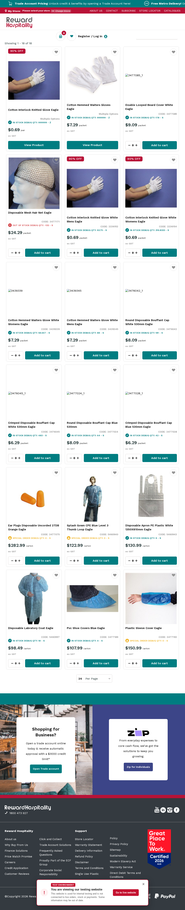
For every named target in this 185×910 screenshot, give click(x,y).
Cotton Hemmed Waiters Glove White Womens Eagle (33, 322)
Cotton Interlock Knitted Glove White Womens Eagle (150, 219)
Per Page (91, 678)
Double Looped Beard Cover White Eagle (149, 107)
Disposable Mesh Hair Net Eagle (29, 212)
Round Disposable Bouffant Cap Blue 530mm (92, 424)
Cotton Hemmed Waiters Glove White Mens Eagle (92, 322)
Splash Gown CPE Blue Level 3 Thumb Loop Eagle (87, 527)
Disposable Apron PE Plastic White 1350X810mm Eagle (149, 527)
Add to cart (159, 145)
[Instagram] (170, 810)
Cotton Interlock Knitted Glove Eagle (33, 109)
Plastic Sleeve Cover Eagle (143, 628)
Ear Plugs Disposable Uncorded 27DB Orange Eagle (33, 527)
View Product (34, 145)
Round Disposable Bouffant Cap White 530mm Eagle (147, 322)
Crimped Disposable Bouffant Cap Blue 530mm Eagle (148, 424)
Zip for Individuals (138, 766)
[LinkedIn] (163, 810)
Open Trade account (46, 768)
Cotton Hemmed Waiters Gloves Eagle (88, 107)
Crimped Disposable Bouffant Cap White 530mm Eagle (31, 424)
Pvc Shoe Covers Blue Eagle (86, 628)
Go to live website (126, 892)
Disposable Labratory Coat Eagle (30, 628)
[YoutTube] (157, 810)
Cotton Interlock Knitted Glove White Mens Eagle (92, 219)
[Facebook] (177, 810)
